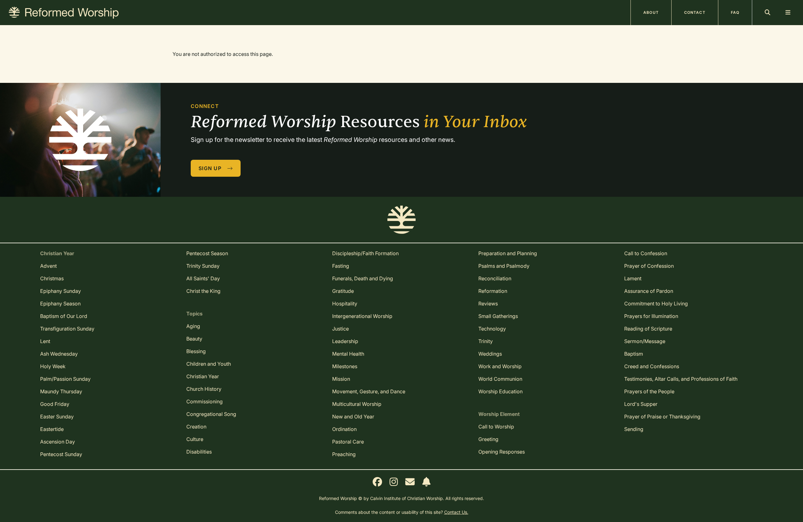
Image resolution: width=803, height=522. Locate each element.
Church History (203, 389)
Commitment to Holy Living (656, 303)
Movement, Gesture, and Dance (368, 391)
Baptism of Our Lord (63, 316)
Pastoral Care (348, 442)
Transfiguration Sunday (67, 329)
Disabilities (199, 452)
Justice (340, 329)
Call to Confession (645, 253)
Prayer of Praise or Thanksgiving (662, 416)
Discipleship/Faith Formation (365, 253)
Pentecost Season (207, 253)
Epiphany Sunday (60, 291)
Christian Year (202, 376)
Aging (193, 326)
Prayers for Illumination (651, 316)
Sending (633, 429)
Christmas (52, 278)
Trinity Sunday (203, 266)
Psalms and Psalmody (503, 266)
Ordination (344, 429)
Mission (341, 379)
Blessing (196, 351)
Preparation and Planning (507, 253)
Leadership (345, 341)
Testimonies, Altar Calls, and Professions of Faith (680, 379)
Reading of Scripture (648, 329)
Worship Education (500, 391)
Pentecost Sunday (61, 454)
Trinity (485, 341)
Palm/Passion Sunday (65, 379)
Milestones (344, 366)
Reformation (492, 291)
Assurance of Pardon (648, 291)
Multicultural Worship (356, 404)
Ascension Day (57, 442)
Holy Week (53, 366)
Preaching (344, 454)
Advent (48, 266)
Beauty (194, 339)
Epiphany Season (60, 303)
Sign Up (211, 168)
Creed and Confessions (651, 366)
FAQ (735, 12)
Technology (492, 329)
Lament (632, 278)
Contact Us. (456, 512)
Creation (196, 426)
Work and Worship (500, 366)
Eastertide (52, 429)
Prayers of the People (649, 391)
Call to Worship (496, 426)
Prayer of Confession (649, 266)
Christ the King (203, 291)
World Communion (500, 379)
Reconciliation (494, 278)
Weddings (490, 354)
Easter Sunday (57, 416)
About (651, 12)
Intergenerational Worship (362, 316)
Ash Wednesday (59, 354)
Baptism (633, 354)
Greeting (488, 439)
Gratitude (343, 291)
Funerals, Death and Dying (362, 278)
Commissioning (204, 401)
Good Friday (54, 404)
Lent (45, 341)
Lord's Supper (640, 404)
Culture (194, 439)
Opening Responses (501, 452)
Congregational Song (211, 414)
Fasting (340, 266)
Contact (694, 12)
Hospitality (344, 303)
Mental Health (348, 354)
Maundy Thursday (61, 391)
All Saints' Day (203, 278)
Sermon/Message (644, 341)
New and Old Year (353, 416)
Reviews (488, 303)
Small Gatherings (498, 316)
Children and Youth (208, 364)
